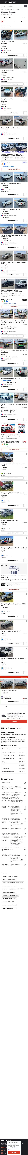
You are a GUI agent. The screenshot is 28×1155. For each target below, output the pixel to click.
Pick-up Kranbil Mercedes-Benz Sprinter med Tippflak (13, 464)
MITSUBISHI (7, 734)
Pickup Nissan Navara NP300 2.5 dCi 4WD (5, 788)
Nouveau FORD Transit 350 (8, 901)
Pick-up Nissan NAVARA (7, 70)
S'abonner (14, 721)
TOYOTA (16, 734)
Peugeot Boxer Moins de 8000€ (9, 892)
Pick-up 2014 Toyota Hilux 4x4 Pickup (11, 183)
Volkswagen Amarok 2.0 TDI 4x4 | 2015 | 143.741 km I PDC (6, 820)
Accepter (14, 1152)
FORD (2, 734)
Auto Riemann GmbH (6, 162)
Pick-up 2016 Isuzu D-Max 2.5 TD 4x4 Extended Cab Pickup (13, 263)
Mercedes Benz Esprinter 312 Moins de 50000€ (13, 882)
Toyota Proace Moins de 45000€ (9, 908)
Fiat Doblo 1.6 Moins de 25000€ (9, 889)
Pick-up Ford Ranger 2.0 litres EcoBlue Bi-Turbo (13, 378)
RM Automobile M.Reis (6, 299)
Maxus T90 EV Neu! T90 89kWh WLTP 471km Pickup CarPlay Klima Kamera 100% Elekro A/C (6, 836)
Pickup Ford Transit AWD (5, 829)
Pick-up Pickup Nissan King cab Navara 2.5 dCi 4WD (13, 604)
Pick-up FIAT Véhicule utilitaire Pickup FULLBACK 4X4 (14, 405)
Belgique (23, 741)
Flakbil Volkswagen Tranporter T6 (5, 849)
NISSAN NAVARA (6, 782)
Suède (2, 739)
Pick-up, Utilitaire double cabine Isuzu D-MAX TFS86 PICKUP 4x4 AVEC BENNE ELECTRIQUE (13, 321)
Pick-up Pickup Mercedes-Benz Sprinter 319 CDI (14, 548)
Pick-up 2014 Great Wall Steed (9, 690)
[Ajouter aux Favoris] (25, 55)
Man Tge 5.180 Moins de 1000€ (9, 905)
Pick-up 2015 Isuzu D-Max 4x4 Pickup (11, 128)
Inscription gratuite (14, 589)
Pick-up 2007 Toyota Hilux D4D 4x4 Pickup (12, 209)
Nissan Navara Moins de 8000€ (9, 879)
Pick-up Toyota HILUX (6, 99)
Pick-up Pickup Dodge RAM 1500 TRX (11, 631)
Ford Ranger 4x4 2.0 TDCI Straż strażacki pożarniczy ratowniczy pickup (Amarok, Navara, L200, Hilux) (6, 797)
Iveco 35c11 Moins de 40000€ (9, 885)
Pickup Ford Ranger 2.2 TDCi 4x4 (5, 865)
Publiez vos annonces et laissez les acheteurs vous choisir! (13, 576)
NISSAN (12, 734)
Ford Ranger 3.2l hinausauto (6, 806)
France (13, 741)
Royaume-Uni (13, 739)
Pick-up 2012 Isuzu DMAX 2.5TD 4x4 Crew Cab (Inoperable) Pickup (13, 236)
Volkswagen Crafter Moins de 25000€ (11, 895)
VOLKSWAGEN (22, 734)
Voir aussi (4, 873)
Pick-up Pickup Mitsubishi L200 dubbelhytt (12, 493)
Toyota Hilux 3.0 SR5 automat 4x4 (5, 855)
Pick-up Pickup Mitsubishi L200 (9, 520)
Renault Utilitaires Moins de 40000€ (10, 876)
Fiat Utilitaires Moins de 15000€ (9, 898)
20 (21, 21)
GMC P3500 (21, 889)
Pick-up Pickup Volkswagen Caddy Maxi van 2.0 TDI (13, 659)
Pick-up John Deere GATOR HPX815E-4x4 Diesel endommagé (14, 351)
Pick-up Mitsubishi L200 (7, 41)
